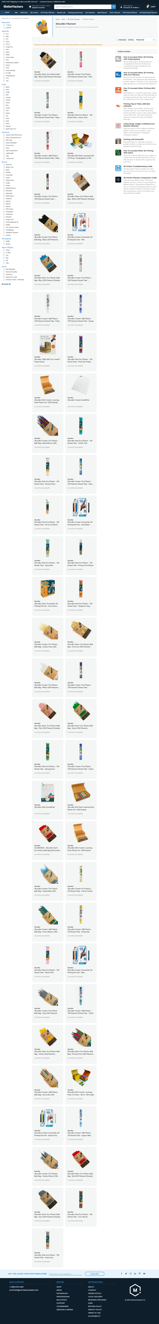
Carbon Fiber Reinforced (14, 135)
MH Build (9, 191)
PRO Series (9, 209)
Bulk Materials (10, 269)
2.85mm (8, 28)
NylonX (8, 206)
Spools (8, 244)
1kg (7, 255)
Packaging (6, 239)
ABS (7, 36)
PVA (7, 60)
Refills (8, 241)
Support (61, 1303)
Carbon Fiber (10, 57)
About (91, 1287)
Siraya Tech (10, 219)
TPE (7, 81)
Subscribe (94, 1274)
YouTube (144, 1273)
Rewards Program (97, 1300)
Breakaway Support (12, 62)
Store (63, 19)
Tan (7, 116)
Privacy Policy (95, 1310)
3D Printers (34, 12)
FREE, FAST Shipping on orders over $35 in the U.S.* (20, 2)
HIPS (7, 68)
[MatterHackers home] (13, 7)
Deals (4, 267)
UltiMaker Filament (12, 232)
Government (63, 1306)
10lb (7, 263)
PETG (8, 42)
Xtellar (8, 225)
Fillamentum (10, 180)
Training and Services (75, 12)
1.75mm (8, 25)
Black (8, 87)
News (59, 1290)
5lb (7, 260)
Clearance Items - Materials (15, 280)
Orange (8, 97)
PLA (7, 34)
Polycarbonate (10, 70)
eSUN (8, 178)
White (8, 92)
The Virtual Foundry (12, 227)
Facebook (122, 1273)
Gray (7, 89)
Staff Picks (24, 12)
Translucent (10, 158)
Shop (59, 1287)
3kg (7, 258)
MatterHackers (11, 188)
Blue (7, 105)
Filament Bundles (11, 272)
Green (8, 103)
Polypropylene (10, 76)
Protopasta (9, 212)
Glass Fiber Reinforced (13, 137)
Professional (63, 1297)
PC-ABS (8, 73)
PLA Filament (90, 12)
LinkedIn (135, 1273)
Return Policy (95, 1306)
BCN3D (8, 172)
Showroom (62, 1293)
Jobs (90, 1303)
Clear (7, 118)
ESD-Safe (9, 140)
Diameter (6, 22)
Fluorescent (10, 145)
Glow (7, 148)
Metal (8, 55)
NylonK (8, 204)
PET (7, 39)
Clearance (122, 40)
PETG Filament (115, 12)
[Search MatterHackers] (113, 7)
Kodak (8, 183)
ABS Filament (102, 12)
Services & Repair (65, 1310)
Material (5, 31)
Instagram (131, 1273)
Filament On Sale (11, 277)
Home (57, 19)
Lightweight (10, 153)
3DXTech (9, 164)
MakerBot (9, 193)
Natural (8, 126)
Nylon (8, 52)
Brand (4, 162)
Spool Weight (7, 247)
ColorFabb (9, 175)
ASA (7, 49)
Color (4, 84)
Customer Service (46, 2)
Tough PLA (9, 47)
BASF (7, 170)
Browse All (6, 284)
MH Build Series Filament (148, 12)
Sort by (131, 40)
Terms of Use (94, 1313)
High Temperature (12, 150)
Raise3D (8, 217)
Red (7, 95)
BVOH (8, 65)
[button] (39, 6)
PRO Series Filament (130, 12)
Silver (7, 123)
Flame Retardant (11, 143)
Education (62, 1300)
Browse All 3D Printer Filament (15, 18)
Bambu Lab (61, 12)
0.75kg (8, 252)
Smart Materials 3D (12, 222)
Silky (7, 156)
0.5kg (7, 250)
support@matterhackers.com (23, 1290)
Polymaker (9, 214)
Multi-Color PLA (11, 129)
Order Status (94, 1293)
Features (5, 132)
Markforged (10, 196)
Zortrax (8, 235)
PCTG (8, 44)
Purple (8, 108)
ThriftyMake (10, 230)
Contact (92, 1290)
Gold (7, 121)
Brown (8, 113)
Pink (7, 110)
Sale (16, 12)
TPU (7, 78)
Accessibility (94, 1316)
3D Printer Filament (48, 12)
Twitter (126, 1273)
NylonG (8, 201)
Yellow (8, 100)
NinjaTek (9, 198)
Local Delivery (95, 1297)
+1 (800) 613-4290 (59, 2)
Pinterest (140, 1273)
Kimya (8, 185)
